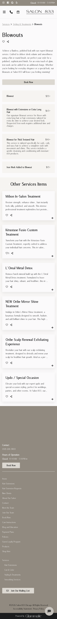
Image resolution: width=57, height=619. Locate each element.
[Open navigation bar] (4, 12)
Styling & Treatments (22, 24)
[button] (18, 12)
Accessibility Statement (22, 609)
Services (6, 24)
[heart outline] (3, 42)
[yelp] (17, 3)
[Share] (8, 42)
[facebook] (9, 3)
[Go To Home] (40, 12)
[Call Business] (11, 12)
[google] (13, 3)
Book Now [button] (28, 82)
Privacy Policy (38, 609)
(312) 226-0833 (8, 449)
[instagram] (4, 3)
